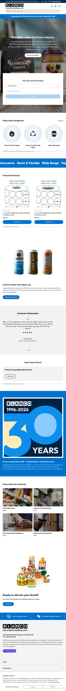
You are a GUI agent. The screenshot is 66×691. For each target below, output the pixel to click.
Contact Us (8, 604)
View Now (10, 376)
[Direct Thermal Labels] (12, 134)
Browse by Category (33, 55)
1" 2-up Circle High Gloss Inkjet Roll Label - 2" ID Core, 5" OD (17, 214)
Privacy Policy (55, 682)
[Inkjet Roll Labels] (54, 134)
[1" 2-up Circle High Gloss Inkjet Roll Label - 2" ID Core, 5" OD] (17, 194)
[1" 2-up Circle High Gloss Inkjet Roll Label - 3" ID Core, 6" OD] (48, 194)
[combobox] (33, 11)
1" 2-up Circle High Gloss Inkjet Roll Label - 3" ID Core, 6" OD (48, 214)
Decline (52, 686)
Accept (32, 686)
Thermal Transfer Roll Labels (33, 146)
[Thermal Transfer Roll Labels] (33, 134)
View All (60, 120)
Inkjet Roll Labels (54, 145)
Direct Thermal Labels (11, 145)
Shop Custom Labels (11, 297)
